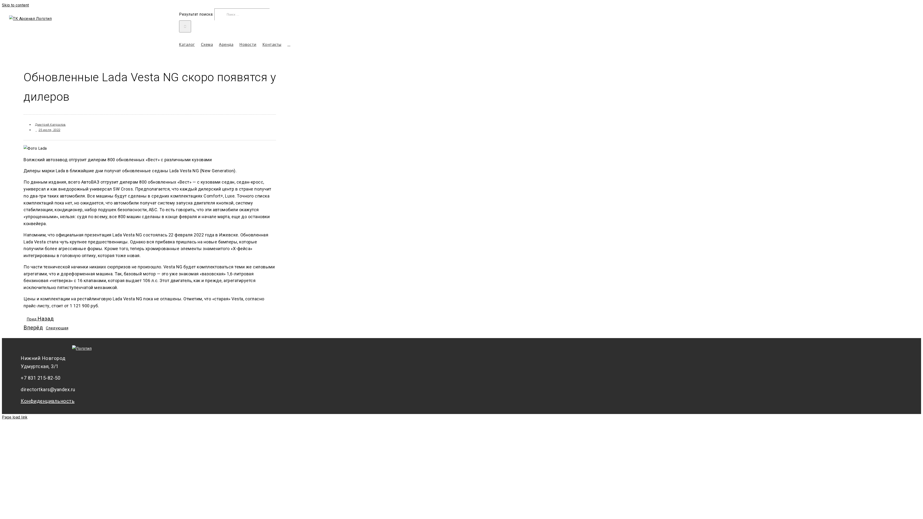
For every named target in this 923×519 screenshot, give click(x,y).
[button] (289, 44)
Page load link (14, 417)
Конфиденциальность (48, 401)
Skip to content (15, 5)
